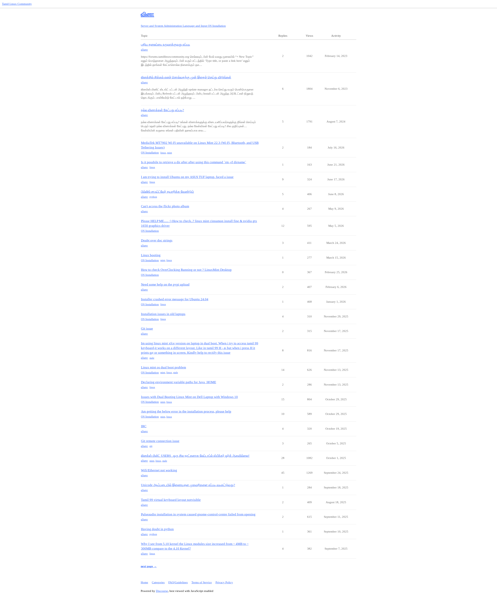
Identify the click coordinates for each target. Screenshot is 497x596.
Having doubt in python (157, 529)
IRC (143, 426)
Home (144, 582)
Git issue (147, 328)
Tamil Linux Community (17, 3)
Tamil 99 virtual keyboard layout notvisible (171, 500)
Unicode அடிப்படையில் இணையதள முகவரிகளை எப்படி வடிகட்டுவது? (188, 485)
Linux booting (151, 255)
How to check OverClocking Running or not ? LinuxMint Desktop (186, 270)
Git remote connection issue (160, 441)
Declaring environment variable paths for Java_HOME (178, 382)
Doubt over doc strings (156, 240)
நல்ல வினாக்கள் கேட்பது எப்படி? (162, 110)
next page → (149, 566)
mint (169, 152)
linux (163, 152)
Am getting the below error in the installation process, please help (186, 411)
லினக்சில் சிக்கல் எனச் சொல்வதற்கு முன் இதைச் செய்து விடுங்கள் (186, 77)
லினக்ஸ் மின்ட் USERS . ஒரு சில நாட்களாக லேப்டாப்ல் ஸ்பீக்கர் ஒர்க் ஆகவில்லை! (195, 456)
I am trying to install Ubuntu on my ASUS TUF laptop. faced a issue (187, 177)
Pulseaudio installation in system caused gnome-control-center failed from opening (198, 514)
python (153, 196)
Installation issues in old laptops (163, 314)
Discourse (162, 591)
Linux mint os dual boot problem (163, 367)
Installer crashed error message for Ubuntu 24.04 (174, 299)
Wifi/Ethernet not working (159, 470)
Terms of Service (201, 582)
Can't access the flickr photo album (165, 206)
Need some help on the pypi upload (165, 284)
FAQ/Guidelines (178, 582)
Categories (158, 582)
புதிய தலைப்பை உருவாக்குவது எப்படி (165, 44)
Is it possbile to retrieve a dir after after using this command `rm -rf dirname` (193, 162)
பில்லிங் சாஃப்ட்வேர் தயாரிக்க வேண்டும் (167, 192)
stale (151, 357)
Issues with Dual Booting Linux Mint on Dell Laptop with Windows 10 (189, 397)
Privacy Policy (224, 582)
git (150, 446)
